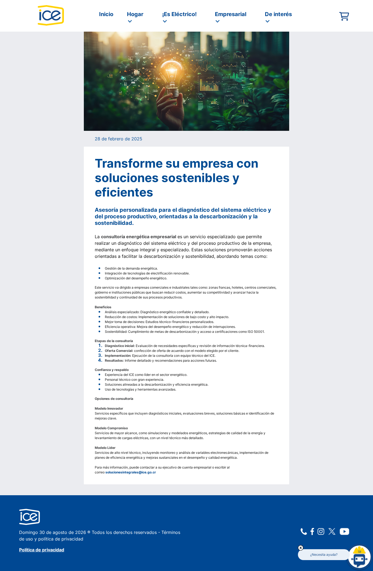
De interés (278, 14)
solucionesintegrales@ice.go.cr (130, 472)
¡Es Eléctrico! (179, 14)
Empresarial (230, 14)
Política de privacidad (41, 549)
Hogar (135, 14)
